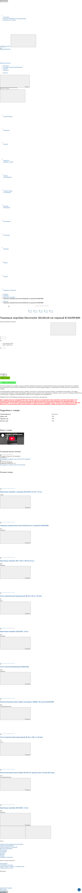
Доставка (6, 66)
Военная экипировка (6, 850)
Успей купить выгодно (6, 866)
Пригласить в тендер (9, 20)
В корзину (3, 374)
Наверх (79, 889)
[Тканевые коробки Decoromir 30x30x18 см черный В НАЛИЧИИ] (7, 489)
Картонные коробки (9, 297)
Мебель (2, 855)
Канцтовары (3, 851)
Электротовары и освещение (8, 848)
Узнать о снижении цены (8, 383)
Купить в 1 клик (5, 378)
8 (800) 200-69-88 (5, 49)
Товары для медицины (7, 847)
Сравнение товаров (6, 889)
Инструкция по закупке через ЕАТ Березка (12, 465)
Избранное (6, 130)
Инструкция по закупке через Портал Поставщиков (15, 459)
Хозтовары (3, 853)
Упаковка (6, 296)
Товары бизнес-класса (6, 869)
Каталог (5, 73)
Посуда (2, 857)
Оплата (5, 68)
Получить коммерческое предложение (14, 18)
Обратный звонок (5, 63)
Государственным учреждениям (12, 67)
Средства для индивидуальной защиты (11, 845)
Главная (5, 294)
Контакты (6, 70)
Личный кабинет (8, 117)
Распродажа (3, 865)
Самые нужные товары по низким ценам (12, 868)
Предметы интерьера (6, 858)
